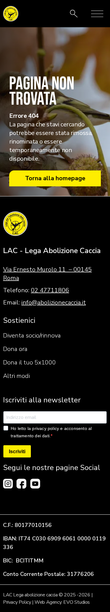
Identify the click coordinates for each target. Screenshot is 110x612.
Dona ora (15, 349)
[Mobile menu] (97, 14)
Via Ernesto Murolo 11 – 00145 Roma (47, 273)
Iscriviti (17, 451)
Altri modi (16, 376)
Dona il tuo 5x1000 (29, 362)
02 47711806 (50, 290)
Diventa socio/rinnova (32, 335)
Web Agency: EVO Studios (62, 602)
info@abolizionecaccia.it (53, 302)
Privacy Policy (17, 602)
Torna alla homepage (55, 178)
